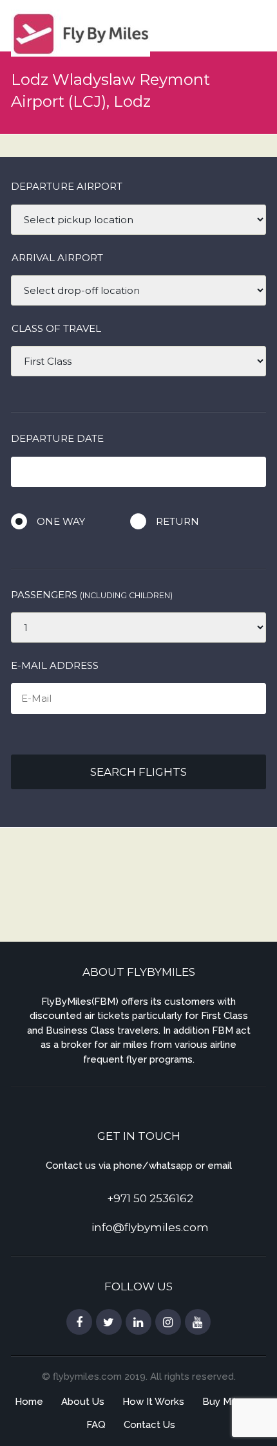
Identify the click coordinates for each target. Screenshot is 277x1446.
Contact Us (149, 1425)
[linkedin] (138, 1322)
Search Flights (138, 771)
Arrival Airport (57, 258)
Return (177, 521)
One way (61, 521)
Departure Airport (66, 186)
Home (29, 1401)
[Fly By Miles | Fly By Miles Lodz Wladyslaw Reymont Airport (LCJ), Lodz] (80, 32)
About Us (82, 1401)
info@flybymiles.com (150, 1227)
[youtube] (198, 1322)
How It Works (153, 1401)
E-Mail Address (55, 665)
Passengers (92, 595)
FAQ (96, 1425)
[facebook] (79, 1322)
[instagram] (168, 1322)
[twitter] (109, 1322)
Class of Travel (56, 328)
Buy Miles (224, 1401)
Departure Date (57, 438)
